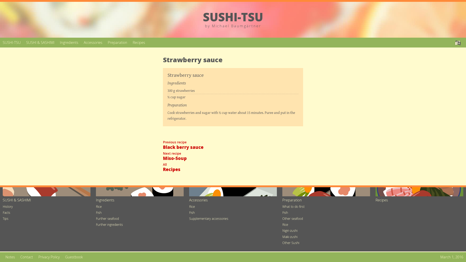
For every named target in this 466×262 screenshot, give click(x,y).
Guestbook (74, 257)
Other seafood (292, 218)
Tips (5, 218)
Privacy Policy (49, 257)
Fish (99, 212)
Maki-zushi (289, 237)
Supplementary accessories (208, 218)
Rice (99, 206)
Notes (10, 257)
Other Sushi (290, 243)
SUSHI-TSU (12, 42)
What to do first (293, 206)
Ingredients (69, 42)
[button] (457, 42)
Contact (26, 257)
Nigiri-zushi (289, 230)
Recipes (139, 42)
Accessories (93, 42)
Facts (6, 212)
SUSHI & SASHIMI (40, 42)
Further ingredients (109, 224)
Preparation (117, 42)
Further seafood (107, 218)
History (8, 206)
